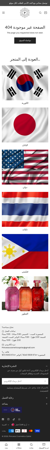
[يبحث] (40, 13)
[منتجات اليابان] (25, 125)
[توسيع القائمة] (3, 13)
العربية (4, 425)
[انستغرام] (8, 419)
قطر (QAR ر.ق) (21, 425)
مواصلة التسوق (25, 40)
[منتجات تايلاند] (25, 209)
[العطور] (25, 293)
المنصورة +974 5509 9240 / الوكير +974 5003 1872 (23, 355)
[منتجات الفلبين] (25, 251)
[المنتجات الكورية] (25, 82)
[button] (45, 13)
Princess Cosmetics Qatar (20, 436)
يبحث (4, 431)
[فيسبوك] (3, 419)
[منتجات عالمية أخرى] (25, 167)
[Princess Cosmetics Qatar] (25, 12)
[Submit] (45, 381)
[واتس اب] (19, 419)
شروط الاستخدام (20, 387)
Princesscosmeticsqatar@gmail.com (18, 347)
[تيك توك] (14, 419)
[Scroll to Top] (45, 436)
